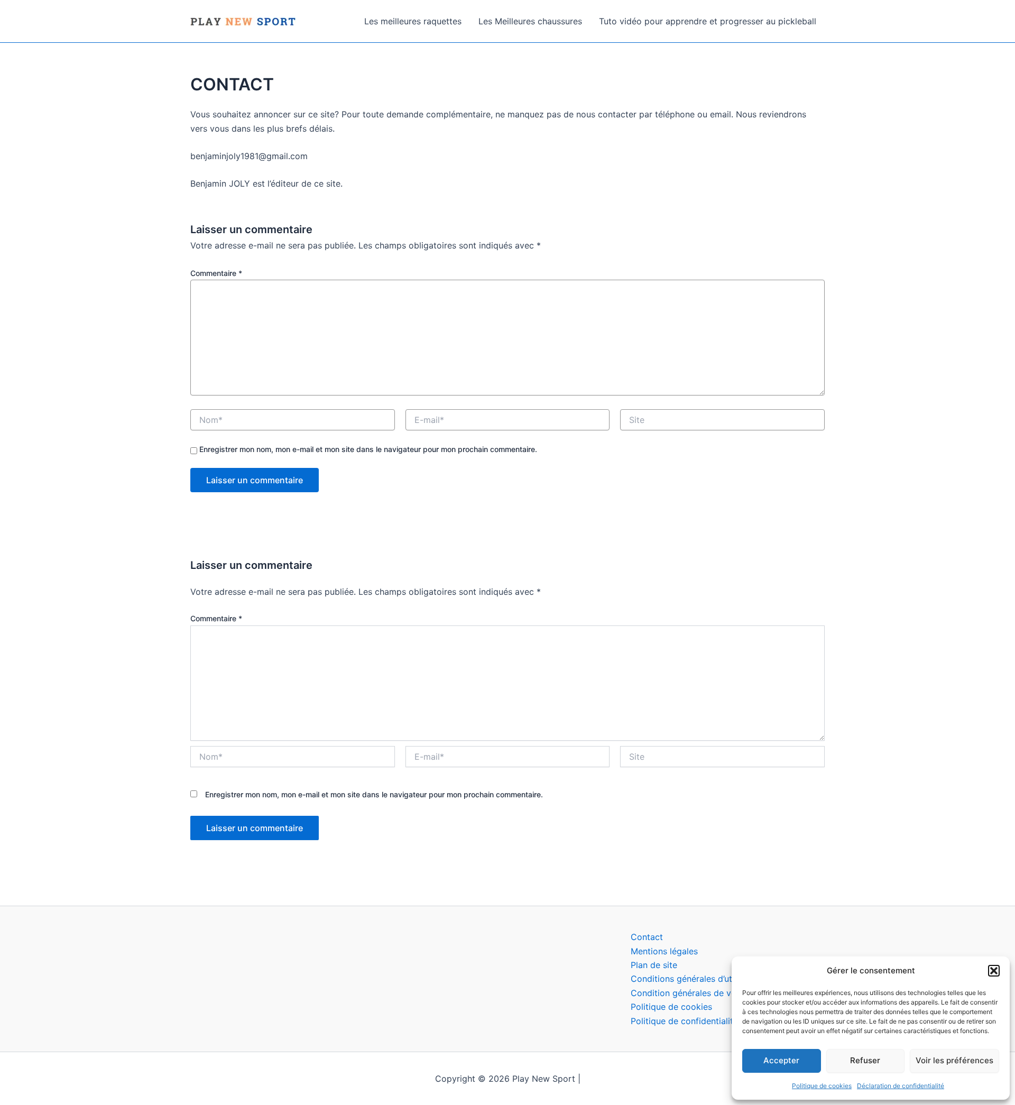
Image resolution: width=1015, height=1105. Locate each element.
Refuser (865, 1060)
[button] (994, 970)
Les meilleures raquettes (413, 21)
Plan (640, 965)
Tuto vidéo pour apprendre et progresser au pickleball (707, 21)
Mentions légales (664, 951)
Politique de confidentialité (686, 1021)
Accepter (781, 1060)
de (655, 965)
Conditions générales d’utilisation (697, 978)
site (670, 965)
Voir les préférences (954, 1060)
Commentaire (216, 273)
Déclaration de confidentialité (900, 1086)
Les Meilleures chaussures (530, 21)
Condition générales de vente (690, 993)
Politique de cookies (822, 1086)
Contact (647, 937)
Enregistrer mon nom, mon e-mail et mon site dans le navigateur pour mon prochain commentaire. (368, 449)
